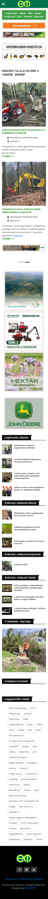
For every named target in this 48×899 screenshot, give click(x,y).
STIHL (32, 708)
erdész (12, 730)
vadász (30, 724)
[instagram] (27, 869)
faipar (36, 790)
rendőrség (13, 779)
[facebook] (20, 869)
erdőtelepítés (14, 839)
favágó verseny (15, 773)
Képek (38, 13)
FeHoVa (39, 839)
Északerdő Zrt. (32, 773)
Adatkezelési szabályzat (31, 879)
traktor (38, 730)
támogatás (32, 763)
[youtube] (34, 869)
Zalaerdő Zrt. (14, 812)
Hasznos (28, 16)
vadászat (28, 713)
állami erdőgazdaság (18, 708)
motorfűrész (14, 784)
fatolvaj (27, 790)
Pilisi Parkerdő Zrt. (16, 735)
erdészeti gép (14, 713)
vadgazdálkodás (16, 834)
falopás (25, 746)
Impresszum (11, 879)
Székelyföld (14, 746)
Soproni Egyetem (33, 834)
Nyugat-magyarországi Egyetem (23, 817)
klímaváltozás (15, 790)
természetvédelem (29, 779)
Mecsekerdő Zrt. (26, 806)
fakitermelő (24, 752)
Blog (19, 16)
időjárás (26, 784)
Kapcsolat (39, 16)
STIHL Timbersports (29, 823)
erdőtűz (12, 752)
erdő (30, 730)
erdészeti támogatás (18, 757)
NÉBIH (39, 724)
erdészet (12, 768)
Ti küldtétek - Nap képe (18, 621)
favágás (12, 806)
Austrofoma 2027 (21, 565)
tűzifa (34, 746)
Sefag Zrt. (24, 768)
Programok (9, 16)
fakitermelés (14, 719)
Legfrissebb (11, 13)
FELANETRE (30, 888)
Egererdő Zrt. (25, 828)
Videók (22, 13)
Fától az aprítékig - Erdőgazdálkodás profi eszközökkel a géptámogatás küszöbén (28, 587)
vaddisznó (28, 839)
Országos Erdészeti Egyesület (21, 741)
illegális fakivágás (16, 763)
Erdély (25, 719)
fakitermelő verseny (17, 795)
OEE (34, 752)
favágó (21, 730)
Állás (30, 13)
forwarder (13, 823)
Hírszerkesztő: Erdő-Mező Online (24, 137)
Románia (13, 828)
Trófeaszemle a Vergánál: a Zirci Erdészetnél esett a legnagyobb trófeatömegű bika (27, 475)
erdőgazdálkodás (16, 724)
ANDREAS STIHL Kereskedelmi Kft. (24, 801)
